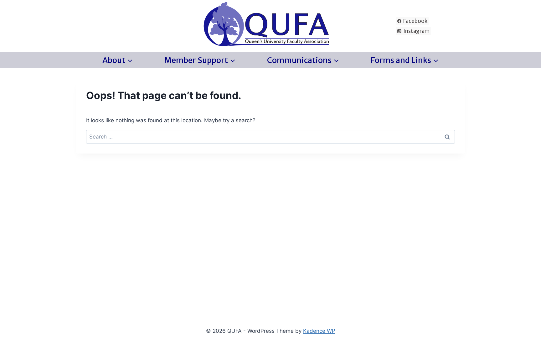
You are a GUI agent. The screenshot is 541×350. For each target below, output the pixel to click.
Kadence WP (319, 331)
